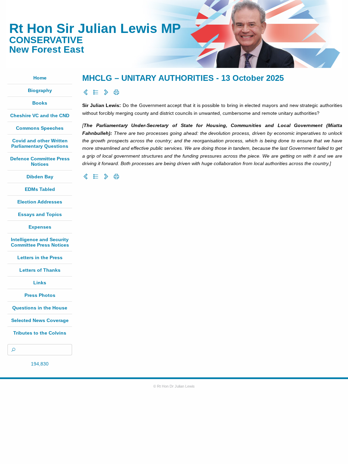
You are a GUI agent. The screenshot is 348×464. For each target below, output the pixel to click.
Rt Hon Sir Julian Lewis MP (95, 28)
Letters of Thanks (39, 270)
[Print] (116, 92)
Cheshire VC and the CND (39, 115)
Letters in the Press (40, 257)
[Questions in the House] (95, 92)
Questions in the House (39, 307)
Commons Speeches (40, 128)
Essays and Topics (40, 214)
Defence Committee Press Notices (40, 161)
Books (39, 103)
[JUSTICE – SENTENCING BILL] (85, 92)
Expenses (40, 227)
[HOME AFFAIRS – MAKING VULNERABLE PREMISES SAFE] (106, 92)
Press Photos (39, 295)
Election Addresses (39, 201)
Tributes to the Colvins (39, 333)
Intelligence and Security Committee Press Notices (40, 242)
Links (39, 282)
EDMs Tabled (40, 189)
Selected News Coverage (40, 320)
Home (40, 78)
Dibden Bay (40, 176)
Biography (40, 90)
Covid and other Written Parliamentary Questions (39, 143)
